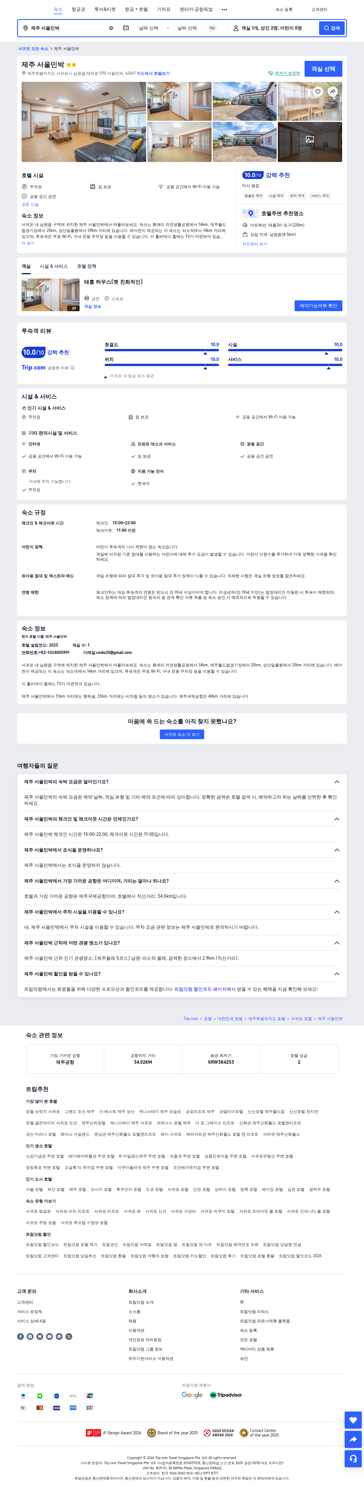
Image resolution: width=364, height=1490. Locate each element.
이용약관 (136, 1330)
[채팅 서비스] (353, 1458)
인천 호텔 (201, 1189)
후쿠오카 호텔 (128, 1189)
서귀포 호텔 (301, 1018)
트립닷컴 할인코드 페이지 (200, 989)
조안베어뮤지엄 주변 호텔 (196, 1167)
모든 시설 (30, 204)
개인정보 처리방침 (145, 1339)
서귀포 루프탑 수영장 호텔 (84, 1222)
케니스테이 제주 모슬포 (160, 1111)
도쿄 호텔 (154, 1189)
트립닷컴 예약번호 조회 (237, 1244)
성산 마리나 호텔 (41, 1134)
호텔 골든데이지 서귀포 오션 (51, 1123)
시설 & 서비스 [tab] (54, 266)
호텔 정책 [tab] (86, 266)
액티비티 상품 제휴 (257, 1349)
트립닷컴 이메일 (137, 1244)
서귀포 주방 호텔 (41, 1222)
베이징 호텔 (272, 1189)
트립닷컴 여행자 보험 (150, 1256)
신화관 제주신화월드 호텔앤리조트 (270, 1123)
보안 (244, 1358)
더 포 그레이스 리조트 (215, 1123)
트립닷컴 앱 (166, 1244)
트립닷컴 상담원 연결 (282, 1244)
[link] (284, 9)
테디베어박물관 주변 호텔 (92, 1156)
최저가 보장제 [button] (287, 73)
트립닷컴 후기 (223, 1256)
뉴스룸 (134, 1311)
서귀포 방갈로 (38, 1211)
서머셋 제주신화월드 (281, 1134)
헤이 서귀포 (171, 1134)
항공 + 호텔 (136, 9)
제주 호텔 (77, 1189)
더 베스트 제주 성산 (117, 1111)
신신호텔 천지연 (303, 1111)
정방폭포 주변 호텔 (43, 1167)
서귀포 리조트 (106, 1211)
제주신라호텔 (94, 1123)
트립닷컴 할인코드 (42, 1244)
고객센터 (25, 1302)
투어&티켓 (105, 9)
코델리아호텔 (231, 1111)
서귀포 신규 (155, 1211)
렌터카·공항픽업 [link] (196, 9)
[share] (353, 1439)
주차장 (34, 417)
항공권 (78, 9)
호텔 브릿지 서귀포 (43, 1111)
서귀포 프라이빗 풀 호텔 (260, 1211)
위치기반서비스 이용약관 (151, 1358)
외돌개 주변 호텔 (185, 1156)
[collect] (353, 1420)
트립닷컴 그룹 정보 (146, 1349)
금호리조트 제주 (200, 1111)
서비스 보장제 (29, 1311)
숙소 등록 (248, 1330)
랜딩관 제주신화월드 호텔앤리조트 (125, 1134)
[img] (84, 122)
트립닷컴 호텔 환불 (257, 1256)
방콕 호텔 (248, 1189)
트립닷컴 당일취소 (79, 1256)
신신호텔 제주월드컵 (266, 1111)
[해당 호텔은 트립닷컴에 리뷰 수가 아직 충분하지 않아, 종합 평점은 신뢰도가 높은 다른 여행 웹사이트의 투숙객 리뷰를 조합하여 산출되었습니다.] (72, 368)
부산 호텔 (56, 1189)
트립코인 (110, 1244)
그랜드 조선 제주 (80, 1111)
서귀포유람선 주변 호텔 (272, 1156)
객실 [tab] (26, 266)
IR (242, 1302)
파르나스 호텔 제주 (174, 1123)
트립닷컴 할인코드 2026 (300, 1256)
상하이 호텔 (225, 1189)
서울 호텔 (34, 1189)
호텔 (208, 1018)
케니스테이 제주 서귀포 (131, 1123)
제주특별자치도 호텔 (266, 1018)
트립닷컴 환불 (113, 1256)
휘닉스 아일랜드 (75, 1134)
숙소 (58, 9)
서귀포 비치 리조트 (72, 1211)
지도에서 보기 (254, 244)
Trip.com (190, 1018)
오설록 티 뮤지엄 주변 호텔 (89, 1167)
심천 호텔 (296, 1189)
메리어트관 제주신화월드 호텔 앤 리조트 (222, 1134)
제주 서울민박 (43, 64)
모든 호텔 (248, 1339)
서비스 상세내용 (31, 1321)
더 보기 (28, 243)
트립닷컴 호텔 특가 (80, 1244)
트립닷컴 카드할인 (189, 1256)
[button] (225, 10)
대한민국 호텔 (230, 1018)
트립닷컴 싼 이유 (197, 1244)
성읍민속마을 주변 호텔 (225, 1156)
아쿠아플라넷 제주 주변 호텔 (143, 1167)
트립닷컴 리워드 (254, 1311)
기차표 (164, 9)
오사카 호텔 (101, 1189)
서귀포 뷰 (132, 1211)
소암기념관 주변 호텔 (45, 1156)
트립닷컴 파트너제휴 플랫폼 (265, 1321)
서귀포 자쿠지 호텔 (217, 1211)
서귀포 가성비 (183, 1211)
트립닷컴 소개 (141, 1302)
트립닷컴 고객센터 (42, 1256)
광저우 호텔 (319, 1189)
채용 (132, 1321)
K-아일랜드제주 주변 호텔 (142, 1156)
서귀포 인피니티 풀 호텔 (308, 1211)
